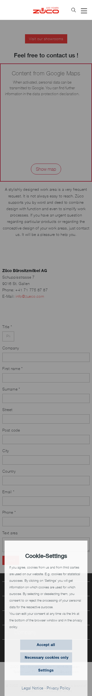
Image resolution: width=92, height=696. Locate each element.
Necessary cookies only (47, 657)
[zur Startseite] (46, 10)
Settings (46, 670)
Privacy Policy (58, 688)
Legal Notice (32, 688)
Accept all (46, 645)
